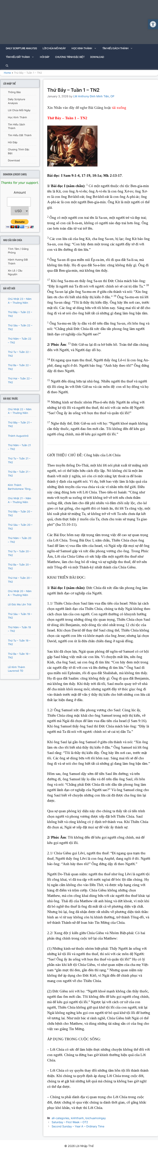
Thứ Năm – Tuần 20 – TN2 (19, 539)
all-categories (60, 1118)
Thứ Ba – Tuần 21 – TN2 (19, 473)
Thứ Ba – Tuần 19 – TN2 (19, 655)
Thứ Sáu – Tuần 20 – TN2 (20, 526)
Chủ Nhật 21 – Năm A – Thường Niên (19, 500)
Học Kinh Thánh (81, 48)
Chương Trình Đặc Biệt (69, 56)
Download (97, 56)
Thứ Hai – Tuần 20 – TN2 (20, 579)
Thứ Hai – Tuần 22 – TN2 (20, 380)
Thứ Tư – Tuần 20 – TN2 (19, 553)
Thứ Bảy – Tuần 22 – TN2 (20, 314)
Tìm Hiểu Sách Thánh (115, 48)
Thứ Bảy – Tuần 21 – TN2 (20, 424)
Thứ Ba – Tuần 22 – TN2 (19, 367)
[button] (153, 24)
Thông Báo (14, 92)
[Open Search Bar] (7, 65)
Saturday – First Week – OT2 (70, 1122)
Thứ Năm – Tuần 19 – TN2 (19, 629)
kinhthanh (77, 1118)
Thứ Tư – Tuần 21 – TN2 (19, 460)
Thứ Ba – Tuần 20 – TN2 (19, 566)
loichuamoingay (95, 1118)
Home (7, 72)
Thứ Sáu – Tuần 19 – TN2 (20, 615)
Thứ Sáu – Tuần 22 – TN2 (20, 327)
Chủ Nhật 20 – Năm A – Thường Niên (19, 593)
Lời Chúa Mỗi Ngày (54, 48)
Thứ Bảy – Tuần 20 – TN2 (20, 513)
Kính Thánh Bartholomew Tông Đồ (19, 487)
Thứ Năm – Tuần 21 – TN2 (19, 447)
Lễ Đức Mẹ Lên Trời (19, 604)
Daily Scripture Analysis (21, 48)
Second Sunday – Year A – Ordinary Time (78, 1126)
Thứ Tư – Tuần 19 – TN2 (19, 642)
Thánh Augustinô (18, 435)
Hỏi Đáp (44, 56)
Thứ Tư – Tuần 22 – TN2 (19, 353)
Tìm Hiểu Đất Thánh (18, 56)
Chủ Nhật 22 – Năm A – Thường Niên (19, 411)
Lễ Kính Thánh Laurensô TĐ (16, 669)
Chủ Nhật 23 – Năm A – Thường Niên (19, 300)
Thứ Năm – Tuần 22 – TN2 (19, 340)
